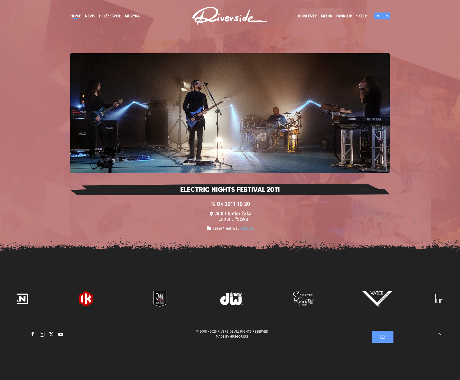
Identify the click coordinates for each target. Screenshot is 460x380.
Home (75, 16)
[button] (439, 334)
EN (385, 16)
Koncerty (307, 16)
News (90, 16)
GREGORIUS (239, 336)
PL (378, 16)
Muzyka (132, 16)
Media (326, 16)
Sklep (361, 16)
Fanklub (344, 16)
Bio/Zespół (110, 16)
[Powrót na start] (230, 16)
